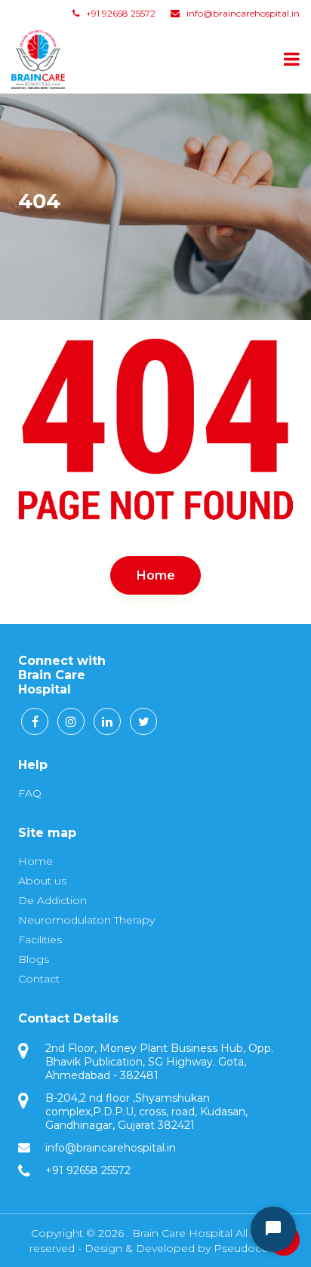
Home (156, 575)
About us (42, 880)
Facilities (40, 939)
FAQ (30, 793)
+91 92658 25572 (120, 13)
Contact (39, 979)
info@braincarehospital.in (243, 13)
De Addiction (52, 900)
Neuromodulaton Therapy (86, 920)
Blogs (33, 959)
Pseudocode (248, 1248)
